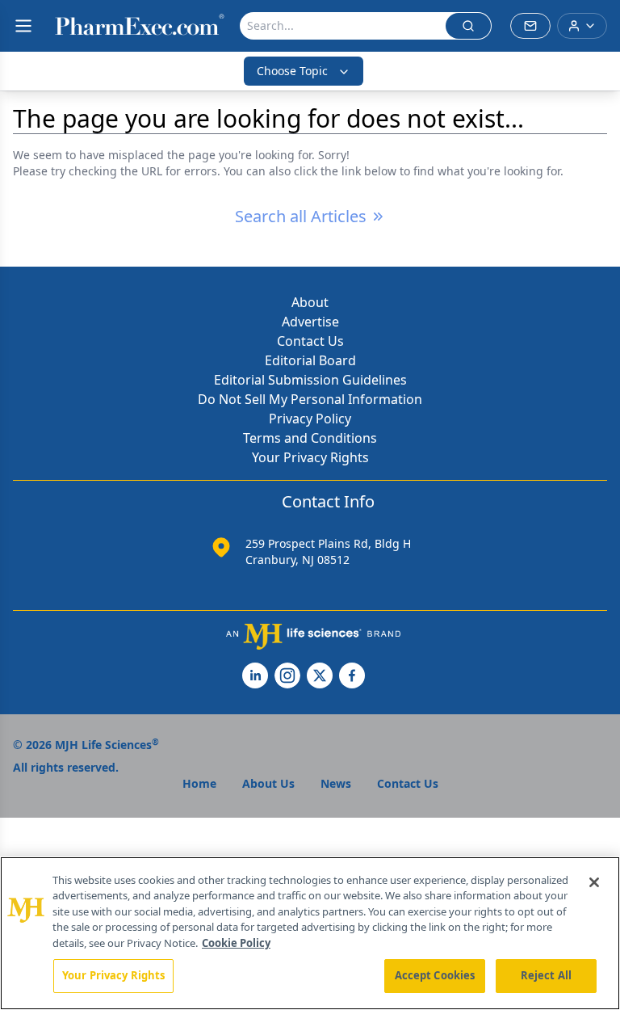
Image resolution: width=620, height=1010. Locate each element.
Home (199, 783)
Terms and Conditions (310, 438)
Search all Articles (301, 216)
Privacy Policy (310, 418)
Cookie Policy (236, 943)
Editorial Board (310, 360)
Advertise (310, 321)
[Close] (594, 882)
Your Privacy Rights (310, 457)
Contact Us (310, 341)
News (335, 783)
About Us (268, 783)
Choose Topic (292, 70)
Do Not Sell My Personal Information (310, 399)
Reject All (546, 975)
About (310, 302)
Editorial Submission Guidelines (310, 380)
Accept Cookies (435, 975)
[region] (310, 933)
